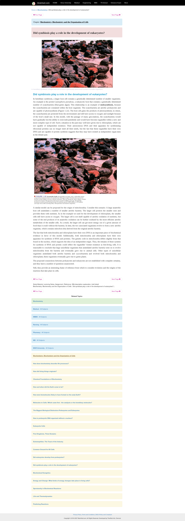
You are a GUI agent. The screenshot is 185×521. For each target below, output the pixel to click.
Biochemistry (42, 10)
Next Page (115, 15)
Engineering (87, 3)
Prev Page (38, 15)
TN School (104, 3)
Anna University (65, 3)
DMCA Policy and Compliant (103, 514)
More (126, 3)
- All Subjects (40, 309)
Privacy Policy (77, 514)
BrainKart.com (43, 3)
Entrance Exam (116, 3)
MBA (95, 3)
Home (33, 10)
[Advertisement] (139, 41)
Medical (77, 3)
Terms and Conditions (88, 514)
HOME (55, 3)
